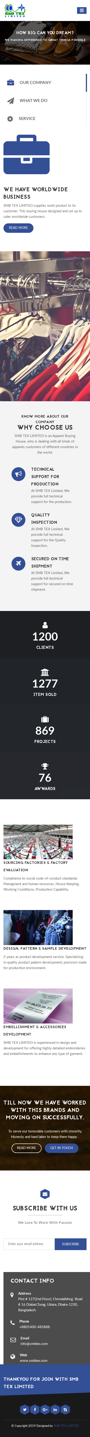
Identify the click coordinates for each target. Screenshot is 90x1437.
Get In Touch (61, 1148)
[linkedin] (56, 1410)
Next (81, 35)
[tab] (44, 83)
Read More (18, 228)
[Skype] (65, 1410)
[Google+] (45, 1410)
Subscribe (70, 1244)
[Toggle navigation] (82, 10)
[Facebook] (35, 1410)
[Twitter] (25, 1410)
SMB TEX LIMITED (66, 1426)
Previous (8, 35)
